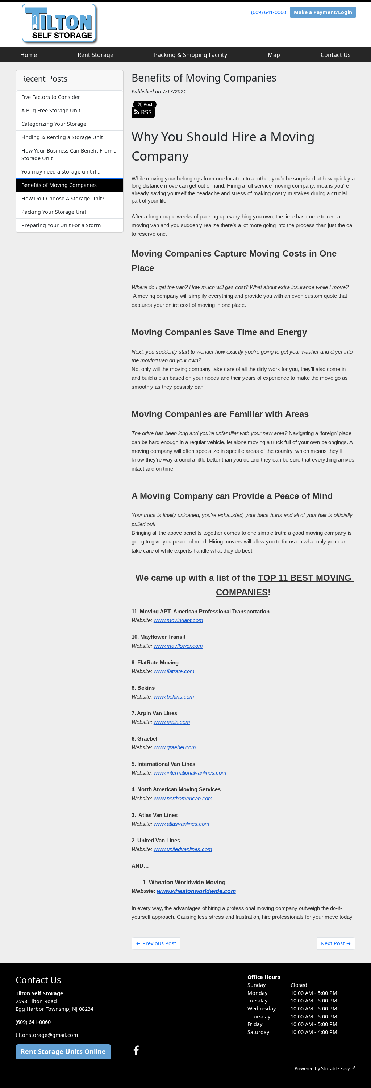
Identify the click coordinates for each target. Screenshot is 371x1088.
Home (28, 55)
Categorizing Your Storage (53, 123)
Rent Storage (95, 55)
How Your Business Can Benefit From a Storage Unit (69, 154)
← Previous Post (156, 943)
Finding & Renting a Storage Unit (62, 137)
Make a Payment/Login (323, 12)
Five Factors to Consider (50, 96)
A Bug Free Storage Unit (50, 110)
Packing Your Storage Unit (53, 211)
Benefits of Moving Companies (59, 185)
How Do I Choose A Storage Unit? (62, 198)
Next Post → (336, 943)
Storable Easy (336, 1069)
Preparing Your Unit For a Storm (61, 225)
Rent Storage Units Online (63, 1051)
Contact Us (336, 55)
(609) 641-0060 (268, 12)
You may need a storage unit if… (60, 171)
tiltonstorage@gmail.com (47, 1034)
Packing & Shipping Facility (190, 55)
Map (274, 55)
